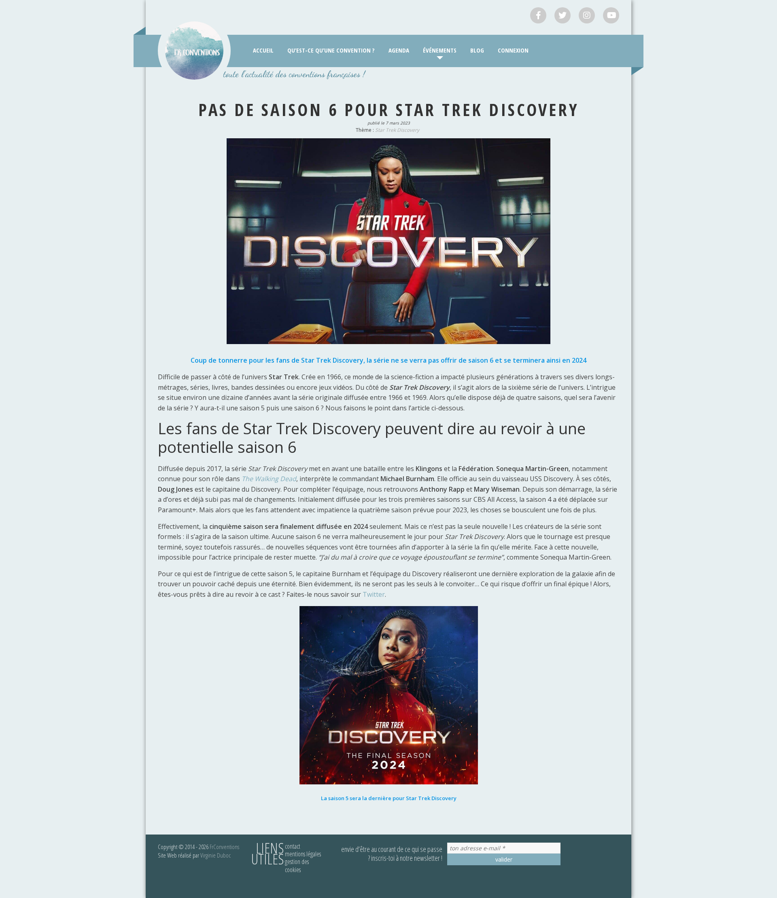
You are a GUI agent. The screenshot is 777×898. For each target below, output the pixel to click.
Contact (292, 846)
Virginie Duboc (215, 855)
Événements (439, 50)
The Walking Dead (269, 478)
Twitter (374, 594)
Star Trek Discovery (397, 130)
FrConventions (224, 847)
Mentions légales (303, 853)
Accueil (263, 50)
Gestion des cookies (297, 865)
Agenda (398, 50)
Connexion (513, 50)
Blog (477, 50)
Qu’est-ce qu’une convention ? (331, 50)
